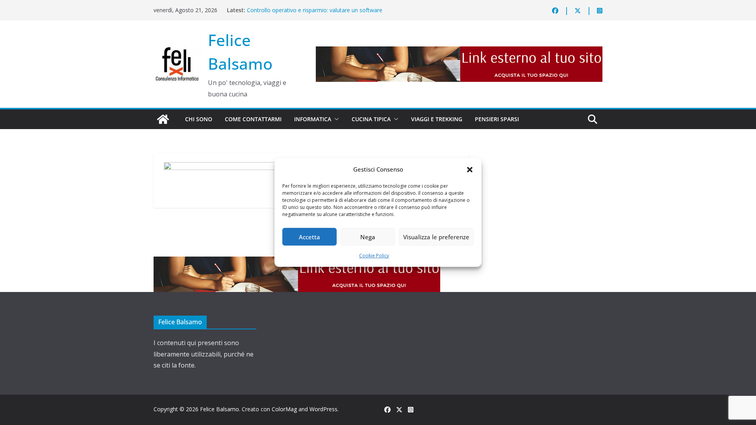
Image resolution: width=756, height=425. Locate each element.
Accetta (309, 237)
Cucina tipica (371, 119)
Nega (367, 237)
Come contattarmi (253, 119)
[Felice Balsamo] (163, 119)
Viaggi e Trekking (436, 119)
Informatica (312, 119)
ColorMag (284, 409)
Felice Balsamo (219, 409)
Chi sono (198, 119)
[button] (470, 170)
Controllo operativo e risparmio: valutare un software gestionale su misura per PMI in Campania (314, 14)
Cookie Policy (374, 255)
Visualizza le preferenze (436, 237)
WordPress (323, 409)
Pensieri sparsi (497, 119)
